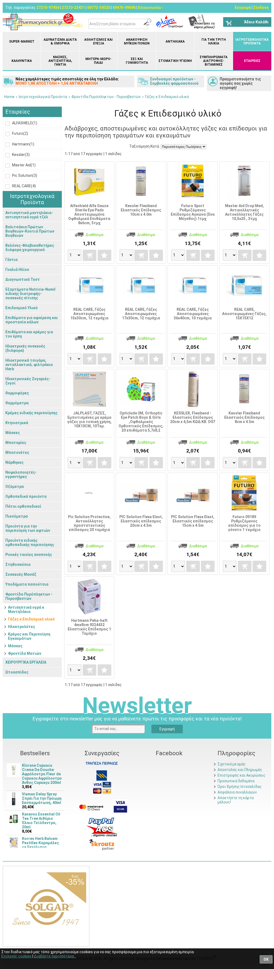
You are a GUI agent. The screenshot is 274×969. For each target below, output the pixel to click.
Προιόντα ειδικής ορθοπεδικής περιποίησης (29, 542)
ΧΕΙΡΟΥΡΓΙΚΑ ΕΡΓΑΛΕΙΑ (25, 662)
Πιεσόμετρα (16, 516)
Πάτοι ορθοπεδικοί (23, 506)
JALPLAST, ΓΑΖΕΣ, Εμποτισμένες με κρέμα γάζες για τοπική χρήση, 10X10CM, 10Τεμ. (89, 419)
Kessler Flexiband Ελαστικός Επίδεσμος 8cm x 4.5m (244, 417)
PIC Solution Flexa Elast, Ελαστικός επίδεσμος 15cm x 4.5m (192, 521)
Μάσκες (12, 433)
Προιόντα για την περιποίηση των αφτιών (27, 528)
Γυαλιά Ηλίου (17, 269)
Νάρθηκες (14, 462)
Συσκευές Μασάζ (20, 574)
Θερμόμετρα (17, 403)
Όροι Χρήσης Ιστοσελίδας (240, 786)
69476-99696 (124, 7)
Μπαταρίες (15, 442)
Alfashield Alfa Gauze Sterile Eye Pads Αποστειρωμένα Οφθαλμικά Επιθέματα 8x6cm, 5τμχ (89, 214)
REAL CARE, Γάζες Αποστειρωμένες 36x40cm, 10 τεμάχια (193, 313)
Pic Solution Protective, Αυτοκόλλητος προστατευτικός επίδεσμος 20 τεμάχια (89, 523)
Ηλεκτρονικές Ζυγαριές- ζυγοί (27, 381)
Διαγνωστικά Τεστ (22, 279)
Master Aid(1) (23, 165)
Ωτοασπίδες (16, 672)
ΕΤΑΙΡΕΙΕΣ (252, 61)
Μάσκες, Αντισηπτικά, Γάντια (60, 60)
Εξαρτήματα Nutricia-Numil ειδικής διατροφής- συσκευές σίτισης (30, 293)
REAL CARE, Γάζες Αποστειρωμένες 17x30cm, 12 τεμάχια (141, 313)
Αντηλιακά (175, 41)
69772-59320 (98, 7)
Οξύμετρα (14, 486)
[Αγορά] (89, 255)
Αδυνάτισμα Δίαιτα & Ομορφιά (60, 41)
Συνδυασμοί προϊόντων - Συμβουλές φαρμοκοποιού (174, 81)
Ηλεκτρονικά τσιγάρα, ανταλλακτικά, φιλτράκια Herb (29, 364)
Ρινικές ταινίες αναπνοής (28, 554)
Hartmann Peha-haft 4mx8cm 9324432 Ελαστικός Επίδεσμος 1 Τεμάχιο (89, 626)
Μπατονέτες (17, 452)
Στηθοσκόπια (18, 564)
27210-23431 (73, 7)
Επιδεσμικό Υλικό (21, 308)
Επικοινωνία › (150, 7)
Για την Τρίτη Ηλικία (213, 41)
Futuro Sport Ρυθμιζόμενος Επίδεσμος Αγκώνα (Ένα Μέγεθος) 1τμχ (193, 212)
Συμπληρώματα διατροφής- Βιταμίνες (213, 60)
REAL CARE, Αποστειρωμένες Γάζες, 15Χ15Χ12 (244, 313)
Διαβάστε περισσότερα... (55, 956)
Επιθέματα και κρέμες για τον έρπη (29, 334)
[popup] (101, 821)
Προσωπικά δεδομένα (236, 781)
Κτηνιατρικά (16, 423)
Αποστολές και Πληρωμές (240, 770)
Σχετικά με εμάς (232, 764)
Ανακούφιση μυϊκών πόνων (137, 41)
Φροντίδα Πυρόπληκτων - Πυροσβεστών (28, 596)
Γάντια (11, 259)
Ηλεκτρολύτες (21, 626)
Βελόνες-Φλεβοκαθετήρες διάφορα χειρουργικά (29, 247)
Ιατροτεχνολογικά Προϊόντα (252, 41)
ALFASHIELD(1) (24, 123)
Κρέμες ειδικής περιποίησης (31, 413)
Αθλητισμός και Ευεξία (98, 41)
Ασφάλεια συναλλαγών (237, 792)
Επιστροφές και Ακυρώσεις (241, 775)
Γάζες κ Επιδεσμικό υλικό (31, 619)
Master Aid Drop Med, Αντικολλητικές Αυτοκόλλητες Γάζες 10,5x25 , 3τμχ (244, 212)
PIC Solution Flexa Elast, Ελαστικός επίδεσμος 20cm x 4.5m (141, 521)
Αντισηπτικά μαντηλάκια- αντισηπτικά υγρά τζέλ (29, 215)
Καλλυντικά (22, 61)
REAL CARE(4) (23, 186)
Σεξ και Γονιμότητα (137, 61)
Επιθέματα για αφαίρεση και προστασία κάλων (31, 320)
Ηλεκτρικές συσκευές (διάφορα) (25, 348)
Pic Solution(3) (24, 175)
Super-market (22, 41)
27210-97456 (47, 7)
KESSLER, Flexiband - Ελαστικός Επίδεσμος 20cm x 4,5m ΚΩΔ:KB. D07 (192, 417)
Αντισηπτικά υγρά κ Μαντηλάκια (26, 609)
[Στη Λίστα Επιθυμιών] (104, 255)
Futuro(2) (19, 133)
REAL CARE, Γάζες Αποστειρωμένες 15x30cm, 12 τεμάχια (89, 313)
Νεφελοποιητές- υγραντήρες (21, 474)
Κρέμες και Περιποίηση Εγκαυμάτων (29, 636)
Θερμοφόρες (17, 393)
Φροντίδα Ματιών (24, 653)
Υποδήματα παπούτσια (26, 584)
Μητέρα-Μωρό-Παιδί (98, 61)
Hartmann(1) (22, 144)
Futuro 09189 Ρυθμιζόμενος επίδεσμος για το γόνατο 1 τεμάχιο (244, 523)
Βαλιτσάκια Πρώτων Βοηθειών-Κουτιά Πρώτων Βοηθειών (29, 231)
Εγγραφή (243, 7)
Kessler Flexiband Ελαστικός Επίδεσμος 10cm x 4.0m (141, 210)
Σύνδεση (261, 7)
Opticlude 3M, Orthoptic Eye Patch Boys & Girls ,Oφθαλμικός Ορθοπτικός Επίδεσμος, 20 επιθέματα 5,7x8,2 (141, 421)
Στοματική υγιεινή (175, 61)
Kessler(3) (20, 154)
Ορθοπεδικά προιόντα (26, 496)
